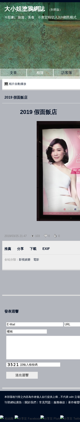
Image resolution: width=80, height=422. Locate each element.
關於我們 (30, 402)
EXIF (46, 249)
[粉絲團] (2, 417)
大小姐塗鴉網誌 (24, 8)
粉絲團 (9, 418)
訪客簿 (66, 73)
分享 (20, 249)
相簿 (40, 73)
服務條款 (59, 402)
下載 (33, 249)
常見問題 (45, 402)
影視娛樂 (24, 259)
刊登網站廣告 (13, 402)
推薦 (7, 249)
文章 (13, 73)
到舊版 (55, 9)
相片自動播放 (17, 84)
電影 (36, 259)
